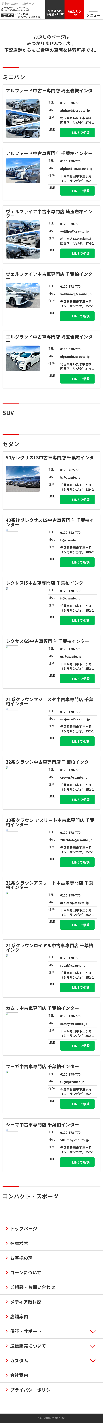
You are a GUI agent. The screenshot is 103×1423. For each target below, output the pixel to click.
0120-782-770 (70, 470)
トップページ (23, 1228)
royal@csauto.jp (73, 965)
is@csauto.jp (70, 598)
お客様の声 (21, 1258)
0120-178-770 (70, 161)
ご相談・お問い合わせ (32, 1287)
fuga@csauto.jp (72, 1081)
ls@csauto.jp (70, 477)
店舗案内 (19, 1316)
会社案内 (19, 1375)
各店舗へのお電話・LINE (55, 12)
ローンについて (25, 1272)
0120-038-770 (70, 103)
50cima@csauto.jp (74, 1140)
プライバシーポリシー (32, 1390)
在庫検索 (19, 1243)
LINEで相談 (81, 132)
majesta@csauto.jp (75, 719)
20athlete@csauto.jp (76, 840)
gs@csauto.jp (70, 656)
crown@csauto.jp (73, 777)
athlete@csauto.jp (74, 902)
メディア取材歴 (26, 1302)
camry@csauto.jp (73, 1023)
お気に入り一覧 (74, 13)
